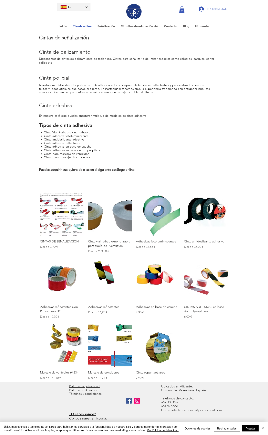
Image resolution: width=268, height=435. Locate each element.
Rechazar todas (227, 428)
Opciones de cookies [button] (198, 428)
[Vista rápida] (62, 214)
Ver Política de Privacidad (163, 430)
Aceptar (250, 428)
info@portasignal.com (206, 410)
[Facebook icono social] (129, 401)
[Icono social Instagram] (137, 401)
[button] (182, 9)
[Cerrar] (263, 428)
